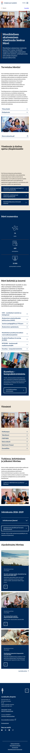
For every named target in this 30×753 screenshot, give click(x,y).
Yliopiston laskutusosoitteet (8, 716)
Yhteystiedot (4, 709)
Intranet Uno (15, 747)
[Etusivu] (9, 3)
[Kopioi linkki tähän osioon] (22, 67)
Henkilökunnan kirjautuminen (15, 749)
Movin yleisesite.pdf (8, 136)
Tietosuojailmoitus (15, 743)
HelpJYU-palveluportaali (7, 711)
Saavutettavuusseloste (15, 745)
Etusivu (4, 8)
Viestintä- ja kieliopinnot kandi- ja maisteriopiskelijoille (13, 189)
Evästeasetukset (5, 723)
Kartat (9, 709)
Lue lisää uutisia (22, 671)
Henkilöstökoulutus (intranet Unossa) (12, 202)
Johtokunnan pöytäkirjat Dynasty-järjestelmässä (13, 528)
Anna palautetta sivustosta (7, 719)
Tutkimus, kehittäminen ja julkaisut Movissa (13, 483)
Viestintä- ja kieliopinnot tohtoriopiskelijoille (10, 195)
